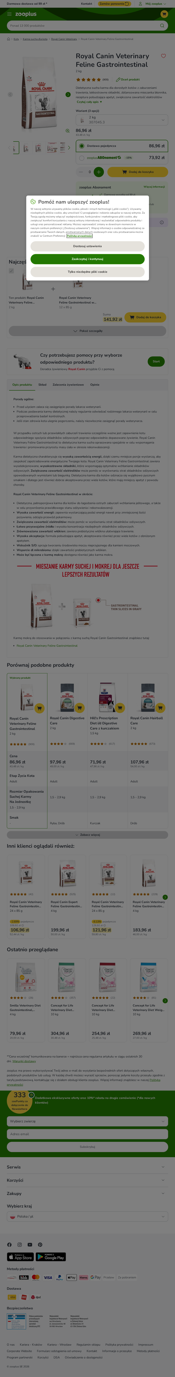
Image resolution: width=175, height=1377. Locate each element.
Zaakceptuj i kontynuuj (87, 259)
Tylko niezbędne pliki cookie (87, 272)
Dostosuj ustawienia (87, 246)
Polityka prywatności (79, 236)
